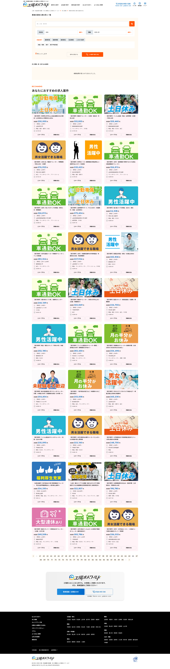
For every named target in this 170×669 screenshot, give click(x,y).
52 (81, 556)
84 (100, 560)
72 (55, 560)
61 (114, 556)
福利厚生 (63, 40)
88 (115, 560)
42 (44, 556)
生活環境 (71, 40)
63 (122, 556)
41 (40, 556)
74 (63, 560)
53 (85, 556)
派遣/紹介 (39, 40)
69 (44, 560)
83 (96, 560)
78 (78, 560)
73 (59, 560)
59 (107, 556)
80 (85, 560)
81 (89, 560)
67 (137, 556)
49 (70, 556)
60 (111, 556)
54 (88, 556)
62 (118, 556)
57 (99, 556)
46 (59, 556)
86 (108, 560)
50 (73, 556)
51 (77, 556)
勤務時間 (55, 40)
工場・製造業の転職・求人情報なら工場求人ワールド (46, 10)
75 (67, 560)
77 (74, 560)
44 (51, 556)
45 (55, 556)
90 (123, 560)
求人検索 (64, 10)
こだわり (80, 40)
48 (66, 556)
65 (129, 556)
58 (103, 556)
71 (52, 560)
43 (47, 556)
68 (41, 560)
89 (119, 560)
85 (104, 560)
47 (62, 556)
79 (82, 560)
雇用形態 (47, 40)
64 (126, 556)
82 (93, 560)
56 (96, 556)
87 (111, 560)
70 (48, 560)
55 (92, 556)
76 (70, 560)
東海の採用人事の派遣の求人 (76, 10)
